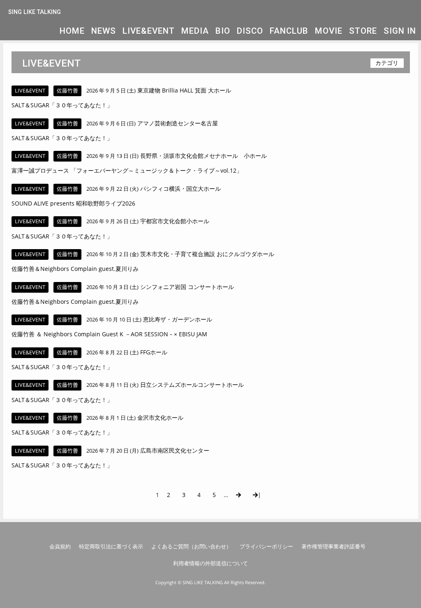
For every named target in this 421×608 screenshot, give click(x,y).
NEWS (103, 31)
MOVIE (328, 31)
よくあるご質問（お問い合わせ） (191, 546)
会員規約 (60, 546)
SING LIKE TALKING (34, 12)
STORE (363, 31)
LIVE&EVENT (149, 31)
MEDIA (195, 31)
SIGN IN (400, 31)
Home (72, 31)
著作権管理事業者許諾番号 (333, 546)
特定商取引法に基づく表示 (111, 546)
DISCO (250, 31)
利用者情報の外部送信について (210, 563)
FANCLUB (289, 31)
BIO (222, 31)
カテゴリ (386, 63)
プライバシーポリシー (266, 546)
